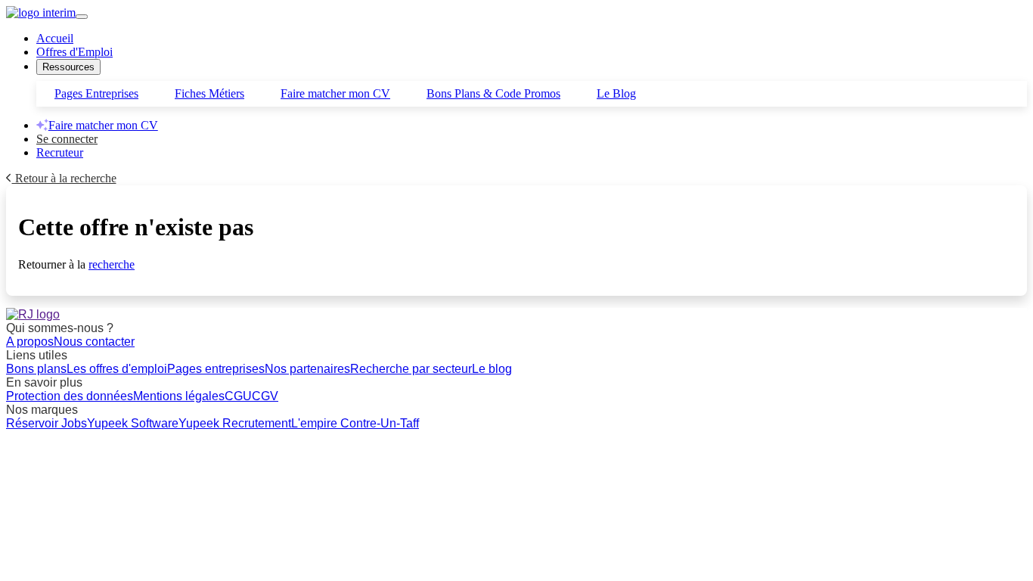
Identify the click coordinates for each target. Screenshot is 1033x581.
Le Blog (616, 93)
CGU (238, 396)
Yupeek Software (132, 423)
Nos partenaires (307, 368)
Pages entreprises (216, 368)
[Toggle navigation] (82, 16)
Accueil (54, 38)
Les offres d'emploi (117, 368)
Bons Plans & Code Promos (493, 93)
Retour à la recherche (64, 178)
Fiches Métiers (209, 93)
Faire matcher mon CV (335, 93)
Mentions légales (179, 396)
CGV (265, 396)
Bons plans (36, 368)
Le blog (492, 368)
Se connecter (67, 138)
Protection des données (69, 396)
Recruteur (59, 152)
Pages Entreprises (96, 93)
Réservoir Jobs (46, 423)
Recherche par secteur (411, 368)
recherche (111, 264)
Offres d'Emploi (74, 51)
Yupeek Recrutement (234, 423)
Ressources (68, 67)
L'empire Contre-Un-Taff (355, 423)
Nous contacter (94, 341)
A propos (30, 341)
